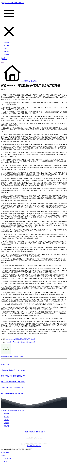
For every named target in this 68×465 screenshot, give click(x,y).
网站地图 (3, 455)
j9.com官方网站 (25, 81)
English (3, 57)
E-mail (6, 461)
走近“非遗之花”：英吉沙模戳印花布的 (12, 387)
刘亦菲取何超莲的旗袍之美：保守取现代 (13, 370)
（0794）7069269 (29, 432)
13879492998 (40, 432)
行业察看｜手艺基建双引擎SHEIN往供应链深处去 (20, 342)
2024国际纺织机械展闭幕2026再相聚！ (12, 356)
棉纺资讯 (3, 62)
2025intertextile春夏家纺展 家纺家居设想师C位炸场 (20, 339)
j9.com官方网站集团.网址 (34, 446)
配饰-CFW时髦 (5, 364)
